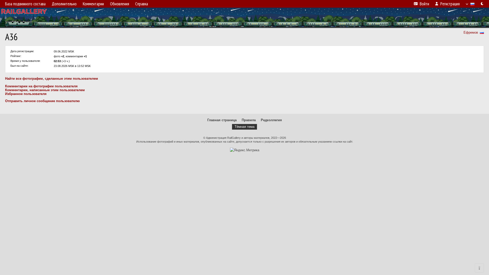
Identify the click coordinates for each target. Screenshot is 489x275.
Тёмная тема (244, 127)
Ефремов (471, 32)
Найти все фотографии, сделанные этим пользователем (51, 78)
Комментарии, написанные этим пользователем (45, 90)
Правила (249, 120)
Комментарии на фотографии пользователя (41, 86)
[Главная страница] (244, 18)
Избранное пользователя (26, 94)
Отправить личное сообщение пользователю (42, 101)
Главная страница (222, 120)
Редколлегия (271, 120)
